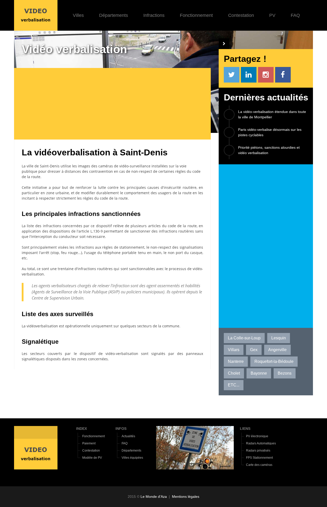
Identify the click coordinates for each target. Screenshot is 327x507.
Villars (233, 350)
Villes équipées (132, 457)
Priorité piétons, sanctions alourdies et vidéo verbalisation (269, 150)
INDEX (81, 429)
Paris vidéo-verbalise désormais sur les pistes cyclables (269, 132)
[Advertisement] (116, 104)
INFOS (120, 429)
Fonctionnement (196, 15)
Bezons (284, 373)
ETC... (233, 385)
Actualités (128, 436)
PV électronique (257, 436)
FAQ (295, 15)
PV (272, 15)
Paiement (89, 443)
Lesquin (278, 338)
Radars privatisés (258, 450)
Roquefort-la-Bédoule (274, 361)
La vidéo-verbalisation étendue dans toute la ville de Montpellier (272, 114)
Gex (254, 350)
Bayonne (259, 373)
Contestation (241, 15)
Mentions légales (185, 496)
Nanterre (236, 361)
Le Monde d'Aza (154, 496)
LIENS (245, 429)
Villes (78, 15)
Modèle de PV (92, 457)
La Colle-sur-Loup (244, 338)
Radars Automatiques (261, 443)
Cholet (234, 373)
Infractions (154, 15)
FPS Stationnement (259, 457)
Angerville (277, 350)
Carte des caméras (259, 465)
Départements (113, 15)
